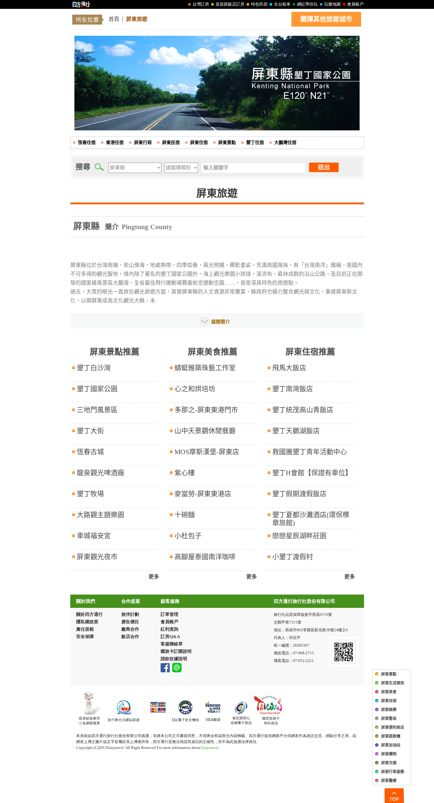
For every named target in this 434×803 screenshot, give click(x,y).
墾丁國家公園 (97, 389)
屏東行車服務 (392, 771)
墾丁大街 (90, 431)
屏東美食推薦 (212, 352)
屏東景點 (389, 674)
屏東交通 (389, 762)
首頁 (114, 19)
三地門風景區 (97, 410)
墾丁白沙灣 (94, 368)
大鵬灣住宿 (285, 142)
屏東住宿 (389, 700)
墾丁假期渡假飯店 (299, 494)
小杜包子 (188, 536)
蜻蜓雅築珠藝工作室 (205, 368)
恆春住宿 (87, 142)
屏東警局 (389, 718)
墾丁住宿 (255, 142)
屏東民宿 (171, 142)
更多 (154, 577)
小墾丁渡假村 (292, 557)
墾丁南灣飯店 (292, 389)
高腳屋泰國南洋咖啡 (205, 557)
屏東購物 (389, 754)
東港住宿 (115, 142)
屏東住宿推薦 (310, 352)
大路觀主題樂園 (100, 515)
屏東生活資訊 (392, 683)
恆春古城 (90, 452)
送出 (324, 167)
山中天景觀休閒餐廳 (205, 431)
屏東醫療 (389, 780)
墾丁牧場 (90, 494)
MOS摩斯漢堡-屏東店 (206, 452)
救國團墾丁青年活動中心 (309, 452)
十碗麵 (184, 515)
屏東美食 (389, 691)
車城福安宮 (94, 536)
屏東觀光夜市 (97, 557)
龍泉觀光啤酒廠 (100, 473)
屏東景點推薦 (114, 352)
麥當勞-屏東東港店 (202, 494)
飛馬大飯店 (289, 368)
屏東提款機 (390, 736)
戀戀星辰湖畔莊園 (299, 536)
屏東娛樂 (389, 709)
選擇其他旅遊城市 (326, 19)
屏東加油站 (390, 745)
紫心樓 (184, 473)
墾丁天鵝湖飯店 (296, 431)
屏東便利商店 (392, 727)
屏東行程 (143, 142)
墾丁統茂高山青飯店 (302, 410)
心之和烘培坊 (194, 389)
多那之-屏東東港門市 (206, 410)
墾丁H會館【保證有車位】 (312, 473)
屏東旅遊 (136, 19)
